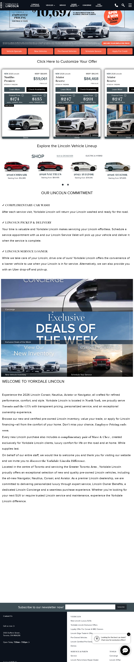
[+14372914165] (116, 5)
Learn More (14, 89)
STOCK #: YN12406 (62, 84)
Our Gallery (99, 5)
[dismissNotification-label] (128, 634)
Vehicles (49, 5)
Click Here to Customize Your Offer (67, 61)
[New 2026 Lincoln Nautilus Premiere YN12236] (25, 121)
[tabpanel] (17, 170)
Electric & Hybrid (94, 156)
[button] (67, 23)
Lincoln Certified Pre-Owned (82, 642)
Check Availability (37, 89)
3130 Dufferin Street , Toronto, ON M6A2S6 (11, 634)
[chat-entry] (125, 650)
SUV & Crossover (65, 156)
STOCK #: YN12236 (11, 84)
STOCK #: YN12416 (113, 84)
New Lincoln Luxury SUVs (81, 621)
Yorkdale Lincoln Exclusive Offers (84, 625)
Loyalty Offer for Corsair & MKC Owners (87, 629)
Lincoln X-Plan (115, 660)
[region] (67, 23)
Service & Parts (79, 652)
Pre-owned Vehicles (79, 637)
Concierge (87, 5)
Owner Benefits (73, 5)
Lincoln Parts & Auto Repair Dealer (85, 660)
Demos (73, 646)
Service (63, 5)
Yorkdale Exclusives (35, 5)
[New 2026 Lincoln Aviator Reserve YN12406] (76, 121)
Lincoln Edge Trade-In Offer (82, 633)
